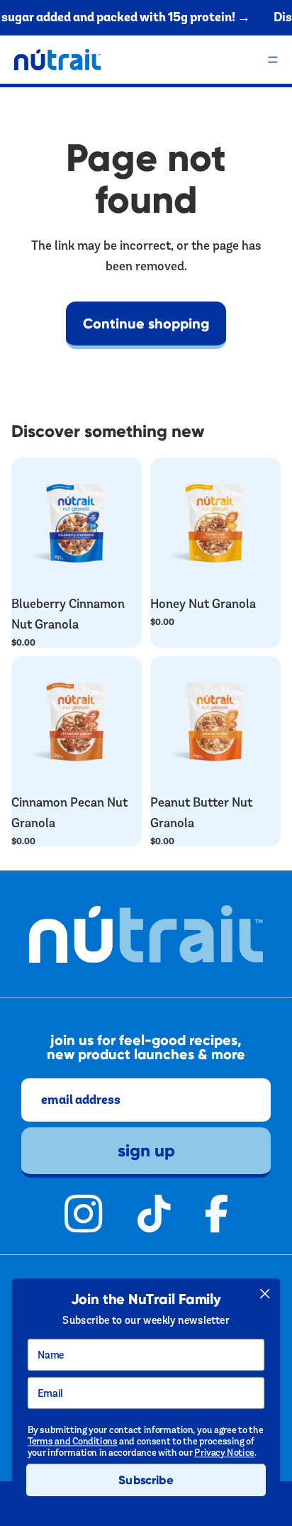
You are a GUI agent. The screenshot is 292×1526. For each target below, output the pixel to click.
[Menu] (273, 60)
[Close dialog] (264, 1293)
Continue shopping (146, 323)
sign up (146, 1150)
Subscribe (145, 1480)
